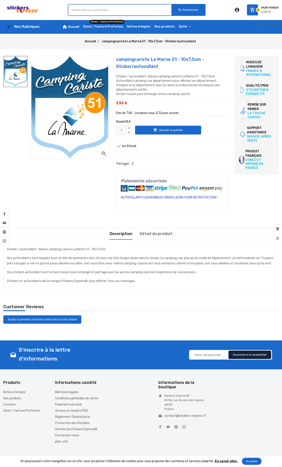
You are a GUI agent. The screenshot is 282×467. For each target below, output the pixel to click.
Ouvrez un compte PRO (71, 411)
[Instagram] (4, 241)
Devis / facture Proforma (21, 411)
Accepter (252, 461)
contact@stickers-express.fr (185, 416)
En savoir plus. (226, 461)
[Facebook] (4, 213)
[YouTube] (4, 223)
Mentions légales (67, 392)
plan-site (61, 441)
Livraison (9, 404)
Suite (183, 26)
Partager (132, 163)
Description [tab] (121, 233)
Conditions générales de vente (76, 398)
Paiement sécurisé (68, 404)
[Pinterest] (4, 232)
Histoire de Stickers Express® (76, 429)
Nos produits (12, 398)
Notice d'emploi (14, 392)
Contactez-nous (267, 24)
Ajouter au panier (168, 130)
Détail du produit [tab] (156, 233)
